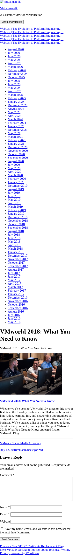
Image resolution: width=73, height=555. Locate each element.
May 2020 (14, 168)
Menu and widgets (12, 21)
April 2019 (14, 203)
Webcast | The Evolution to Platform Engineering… (31, 28)
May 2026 (14, 59)
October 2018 (16, 224)
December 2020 (17, 147)
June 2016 (14, 318)
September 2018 (18, 227)
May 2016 (14, 322)
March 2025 (15, 94)
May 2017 (14, 280)
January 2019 (16, 213)
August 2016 (16, 311)
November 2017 (18, 259)
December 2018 (17, 217)
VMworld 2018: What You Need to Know (27, 401)
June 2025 (14, 84)
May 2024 (14, 112)
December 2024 (17, 105)
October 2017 (16, 262)
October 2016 (16, 304)
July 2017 (14, 273)
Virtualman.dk (9, 8)
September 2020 (18, 157)
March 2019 (15, 206)
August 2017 (16, 269)
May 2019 (14, 199)
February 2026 (17, 70)
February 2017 (17, 290)
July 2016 (14, 315)
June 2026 (14, 56)
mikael (21, 449)
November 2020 (18, 150)
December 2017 (17, 255)
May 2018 (14, 241)
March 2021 (15, 136)
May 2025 (14, 87)
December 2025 (17, 73)
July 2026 (14, 52)
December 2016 (17, 297)
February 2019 (17, 210)
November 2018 (18, 220)
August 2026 (16, 49)
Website (5, 521)
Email (5, 514)
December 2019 (17, 185)
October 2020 (16, 154)
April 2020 (14, 171)
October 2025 (16, 77)
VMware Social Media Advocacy (20, 443)
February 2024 (17, 122)
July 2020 (14, 164)
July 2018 (14, 234)
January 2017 (16, 294)
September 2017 (18, 266)
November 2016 (18, 301)
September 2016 (18, 308)
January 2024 (16, 126)
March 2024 (15, 119)
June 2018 (14, 238)
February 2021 (17, 140)
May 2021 (14, 133)
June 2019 (14, 196)
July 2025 (14, 80)
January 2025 (16, 101)
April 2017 (14, 283)
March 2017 (15, 287)
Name (5, 507)
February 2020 (17, 178)
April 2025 (14, 91)
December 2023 (17, 129)
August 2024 (16, 108)
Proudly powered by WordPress (19, 553)
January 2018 (16, 252)
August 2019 (16, 189)
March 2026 (15, 66)
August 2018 (16, 231)
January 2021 (16, 143)
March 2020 (15, 175)
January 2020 (16, 182)
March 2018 (15, 248)
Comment (7, 475)
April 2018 (14, 245)
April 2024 (14, 115)
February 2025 (17, 98)
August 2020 (16, 161)
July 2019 (14, 192)
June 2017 (14, 276)
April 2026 (14, 63)
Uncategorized (34, 449)
